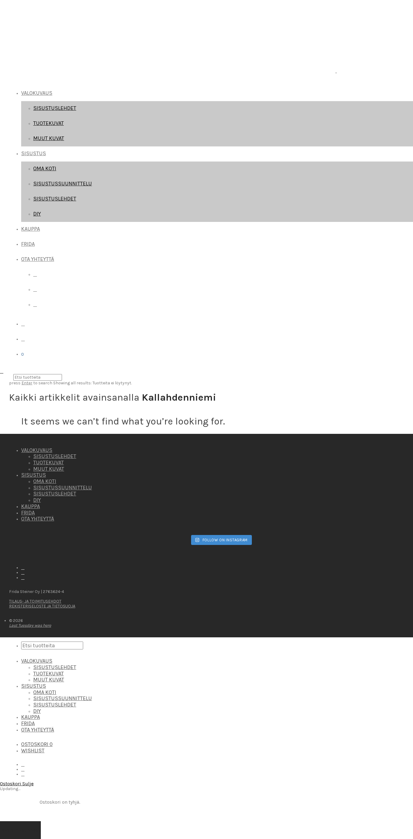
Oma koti (44, 168)
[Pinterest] (35, 304)
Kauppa (30, 229)
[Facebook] (35, 274)
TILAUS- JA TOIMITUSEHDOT (35, 601)
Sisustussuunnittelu (62, 183)
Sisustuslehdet (54, 108)
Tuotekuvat (48, 123)
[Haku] (23, 324)
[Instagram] (35, 289)
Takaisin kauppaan (20, 830)
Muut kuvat (48, 138)
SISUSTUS (33, 153)
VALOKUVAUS (36, 93)
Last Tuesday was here (30, 625)
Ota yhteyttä (37, 259)
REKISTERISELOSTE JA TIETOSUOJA (42, 606)
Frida (28, 244)
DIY (37, 213)
